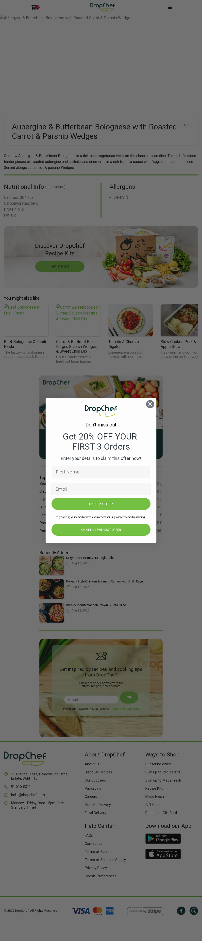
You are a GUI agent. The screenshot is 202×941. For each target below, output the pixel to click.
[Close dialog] (150, 404)
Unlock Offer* (101, 504)
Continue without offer (101, 530)
